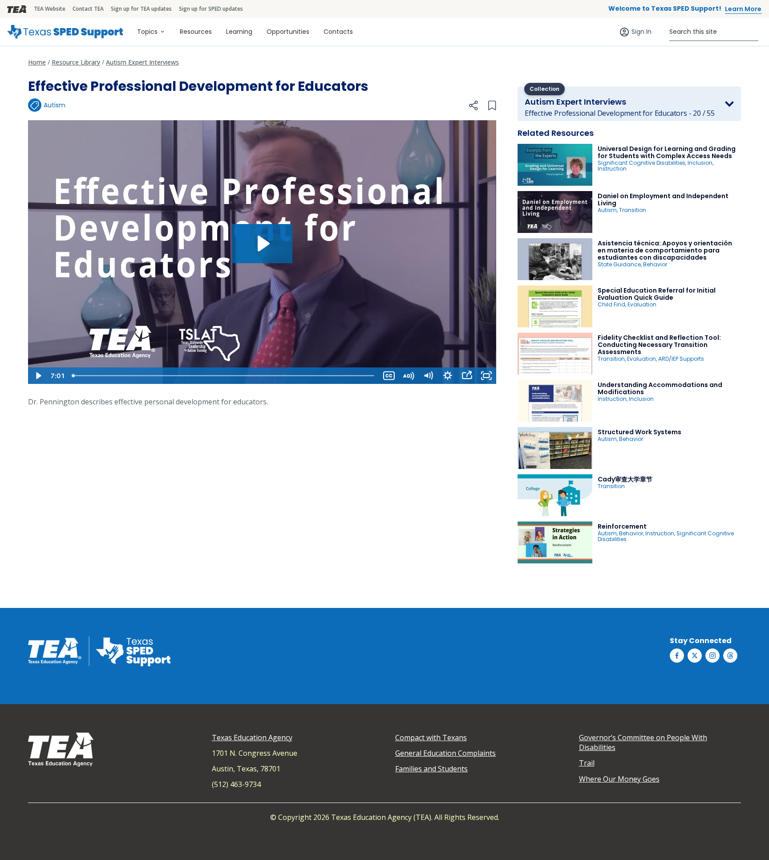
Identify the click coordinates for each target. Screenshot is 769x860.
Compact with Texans (431, 737)
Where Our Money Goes (619, 779)
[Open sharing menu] (467, 375)
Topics (147, 31)
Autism (54, 105)
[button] (473, 105)
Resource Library (76, 62)
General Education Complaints (445, 753)
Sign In (641, 31)
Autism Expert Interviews (142, 62)
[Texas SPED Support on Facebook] (677, 655)
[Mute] (428, 375)
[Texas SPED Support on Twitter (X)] (695, 655)
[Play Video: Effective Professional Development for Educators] (262, 243)
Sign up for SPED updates (211, 8)
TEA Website (49, 8)
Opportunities (288, 31)
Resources (196, 31)
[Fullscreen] (486, 375)
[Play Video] (38, 375)
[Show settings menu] (447, 375)
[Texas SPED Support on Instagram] (712, 655)
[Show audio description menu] (408, 375)
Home (37, 62)
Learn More (743, 8)
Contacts (338, 31)
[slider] (223, 375)
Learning (239, 31)
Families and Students (431, 769)
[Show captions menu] (389, 375)
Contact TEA (88, 8)
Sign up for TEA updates (141, 8)
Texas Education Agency (252, 737)
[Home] (65, 31)
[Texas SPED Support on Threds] (730, 655)
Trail (587, 763)
